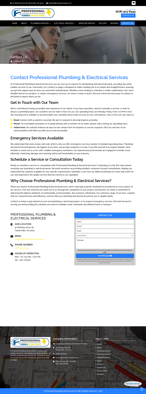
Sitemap (100, 374)
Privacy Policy (114, 250)
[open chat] (141, 389)
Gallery (99, 361)
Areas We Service (103, 357)
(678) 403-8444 (126, 11)
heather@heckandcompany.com (60, 3)
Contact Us (128, 15)
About (99, 347)
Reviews (100, 364)
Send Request (104, 256)
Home (99, 344)
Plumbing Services (104, 351)
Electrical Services (104, 354)
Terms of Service (127, 250)
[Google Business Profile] (134, 3)
